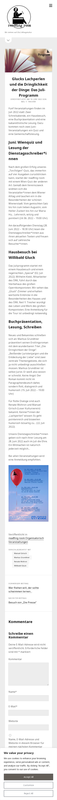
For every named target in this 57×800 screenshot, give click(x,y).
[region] (28, 774)
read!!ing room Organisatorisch (26, 538)
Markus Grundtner (22, 557)
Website (13, 721)
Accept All (28, 776)
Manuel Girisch (20, 553)
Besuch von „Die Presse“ (22, 602)
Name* (13, 691)
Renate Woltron (20, 561)
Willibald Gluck (20, 565)
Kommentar (15, 659)
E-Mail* (13, 706)
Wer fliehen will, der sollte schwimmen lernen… (24, 589)
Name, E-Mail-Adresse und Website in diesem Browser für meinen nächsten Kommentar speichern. (26, 745)
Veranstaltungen (18, 542)
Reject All (28, 793)
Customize (28, 785)
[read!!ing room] (18, 29)
